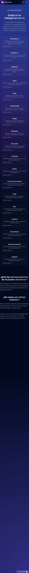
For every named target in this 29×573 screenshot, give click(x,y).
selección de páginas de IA (12, 316)
